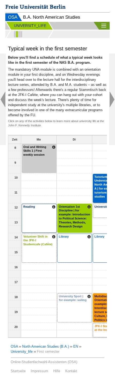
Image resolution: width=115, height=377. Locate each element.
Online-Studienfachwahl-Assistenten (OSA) (44, 362)
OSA (12, 17)
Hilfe (56, 371)
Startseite (18, 371)
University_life (22, 352)
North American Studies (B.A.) (45, 346)
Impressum (39, 371)
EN (75, 346)
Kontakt (71, 371)
